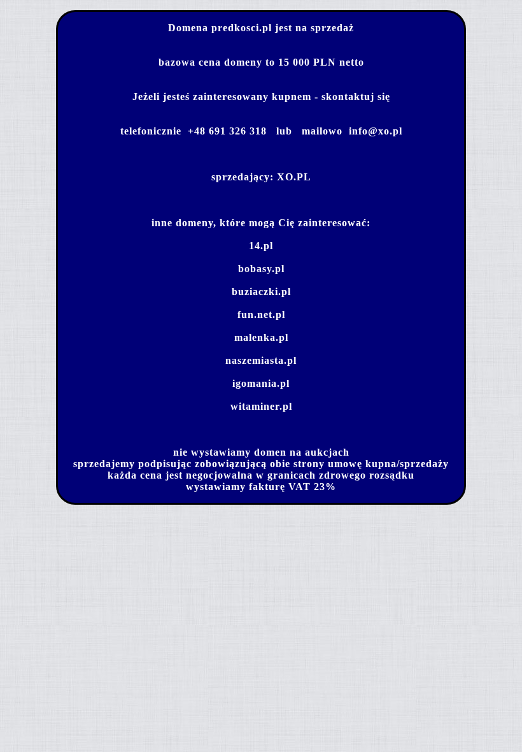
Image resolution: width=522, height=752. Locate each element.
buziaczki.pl (261, 291)
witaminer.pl (261, 406)
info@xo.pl (375, 131)
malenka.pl (261, 337)
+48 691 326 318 (227, 131)
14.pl (261, 245)
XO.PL (294, 176)
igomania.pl (261, 383)
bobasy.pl (261, 268)
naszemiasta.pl (261, 360)
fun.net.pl (261, 314)
